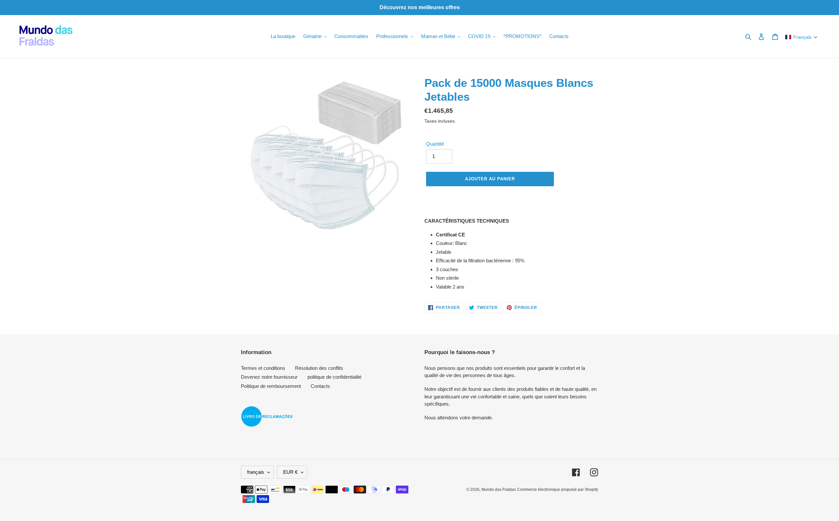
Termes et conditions (263, 368)
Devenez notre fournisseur (269, 377)
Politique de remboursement (271, 386)
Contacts (320, 386)
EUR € (290, 472)
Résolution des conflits (319, 368)
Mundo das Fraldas (498, 489)
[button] (801, 37)
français (255, 472)
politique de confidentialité (334, 377)
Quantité (435, 144)
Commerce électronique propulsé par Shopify (557, 489)
